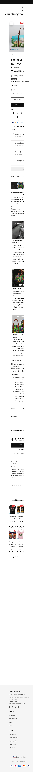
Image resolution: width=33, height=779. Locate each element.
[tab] (12, 485)
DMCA (10, 725)
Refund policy (12, 748)
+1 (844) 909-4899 (14, 701)
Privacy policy (12, 734)
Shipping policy (13, 741)
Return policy (12, 744)
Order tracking (13, 718)
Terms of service (13, 737)
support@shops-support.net (17, 703)
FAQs (10, 722)
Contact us (12, 715)
